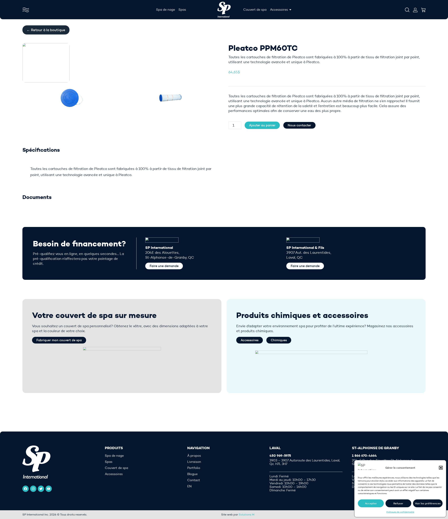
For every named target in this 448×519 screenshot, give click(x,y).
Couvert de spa (116, 468)
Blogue (192, 474)
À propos (194, 455)
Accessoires (114, 474)
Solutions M (246, 514)
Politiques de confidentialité (400, 512)
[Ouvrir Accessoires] (290, 9)
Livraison (194, 462)
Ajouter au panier (262, 125)
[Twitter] (41, 489)
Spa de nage (114, 455)
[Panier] (423, 9)
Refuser (398, 503)
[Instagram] (33, 489)
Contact (193, 480)
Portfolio (193, 468)
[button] (441, 467)
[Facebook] (25, 489)
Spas (108, 462)
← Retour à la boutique (46, 30)
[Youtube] (49, 489)
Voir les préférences (428, 503)
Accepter (371, 503)
